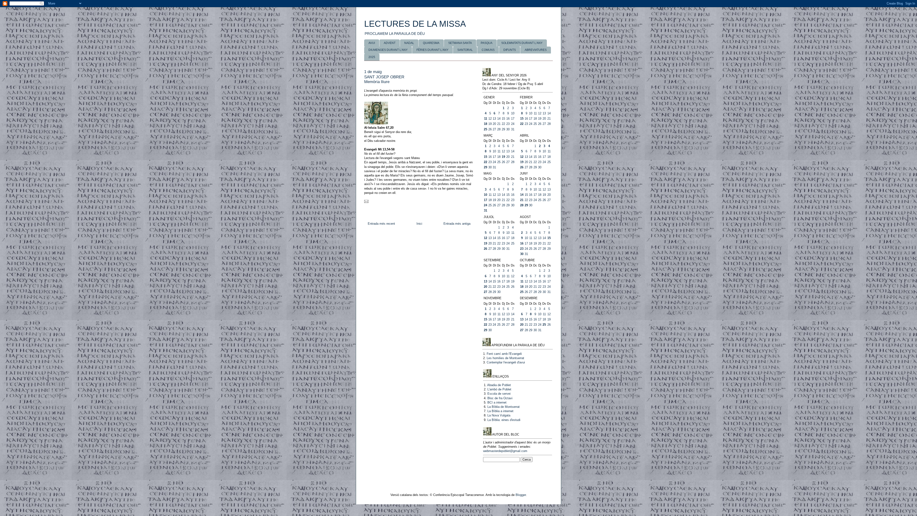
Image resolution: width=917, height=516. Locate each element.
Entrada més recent (381, 223)
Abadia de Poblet (499, 385)
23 (508, 124)
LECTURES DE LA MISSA (415, 24)
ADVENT (389, 43)
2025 (371, 57)
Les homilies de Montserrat (505, 358)
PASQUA (486, 43)
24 (512, 124)
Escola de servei (499, 393)
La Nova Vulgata (498, 415)
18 (485, 124)
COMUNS (488, 50)
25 (485, 129)
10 (512, 113)
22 (503, 124)
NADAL (409, 43)
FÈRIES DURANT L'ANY (432, 50)
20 (494, 124)
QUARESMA (431, 43)
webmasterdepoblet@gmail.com (505, 451)
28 (499, 129)
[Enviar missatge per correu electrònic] (366, 202)
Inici (419, 223)
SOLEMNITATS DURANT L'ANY (522, 43)
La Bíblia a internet (500, 411)
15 (503, 118)
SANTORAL (465, 50)
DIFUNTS (509, 50)
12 (490, 118)
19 (490, 124)
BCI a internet (496, 402)
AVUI (371, 43)
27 (494, 129)
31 (512, 129)
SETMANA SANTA (460, 43)
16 (508, 118)
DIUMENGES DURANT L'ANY (388, 50)
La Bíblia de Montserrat (503, 407)
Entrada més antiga (456, 223)
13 (494, 118)
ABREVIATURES (536, 50)
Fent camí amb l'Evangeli (504, 354)
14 (499, 118)
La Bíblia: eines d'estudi (503, 420)
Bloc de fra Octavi (499, 398)
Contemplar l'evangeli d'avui (506, 362)
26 (490, 129)
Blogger (521, 495)
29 (503, 129)
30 (508, 129)
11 (485, 118)
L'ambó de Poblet (499, 389)
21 (499, 124)
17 (512, 118)
